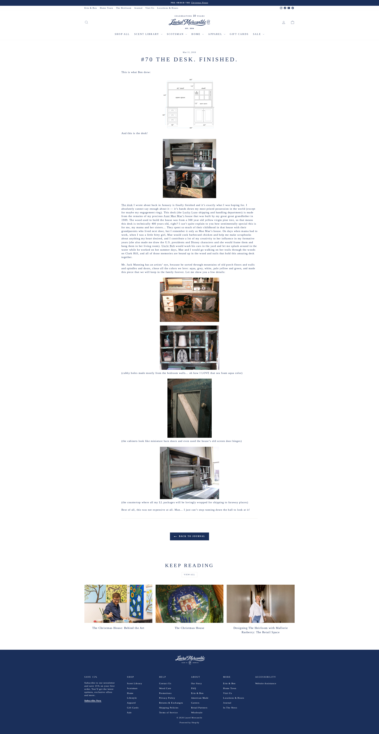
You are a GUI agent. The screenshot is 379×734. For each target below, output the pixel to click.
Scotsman (176, 34)
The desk (127, 205)
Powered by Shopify (189, 722)
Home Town (106, 8)
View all (189, 575)
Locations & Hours (167, 8)
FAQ (193, 688)
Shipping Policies (169, 708)
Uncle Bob (168, 246)
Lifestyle (132, 698)
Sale (257, 34)
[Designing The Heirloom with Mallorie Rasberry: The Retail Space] (261, 604)
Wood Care (165, 688)
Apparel (215, 34)
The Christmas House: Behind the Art (118, 627)
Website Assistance (265, 683)
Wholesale (197, 712)
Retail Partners (199, 708)
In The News (230, 708)
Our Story (196, 683)
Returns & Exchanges (171, 703)
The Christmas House (189, 627)
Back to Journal (191, 536)
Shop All (122, 34)
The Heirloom (123, 8)
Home (196, 34)
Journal (138, 8)
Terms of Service (168, 712)
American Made (200, 698)
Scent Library (147, 34)
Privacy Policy (167, 698)
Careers (195, 703)
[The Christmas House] (190, 604)
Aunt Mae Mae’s (174, 216)
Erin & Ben (90, 8)
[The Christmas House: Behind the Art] (118, 604)
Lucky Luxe (190, 212)
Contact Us (165, 683)
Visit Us (149, 8)
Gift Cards (239, 34)
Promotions (165, 693)
